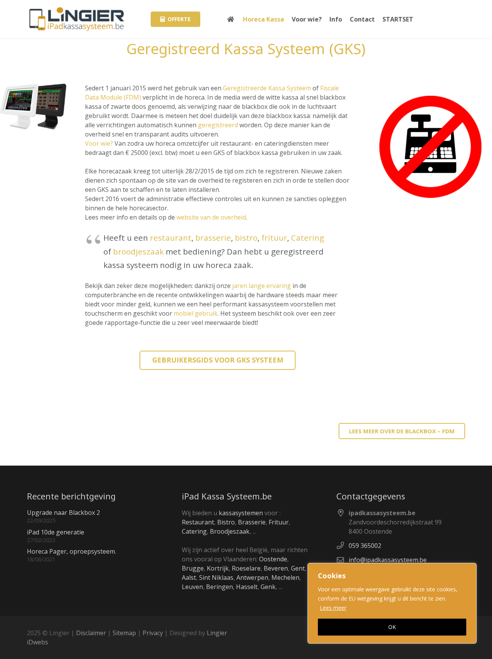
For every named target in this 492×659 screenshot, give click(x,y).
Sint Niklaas (216, 577)
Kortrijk (218, 568)
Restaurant (198, 522)
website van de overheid (211, 217)
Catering (307, 237)
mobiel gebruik (196, 313)
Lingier (217, 633)
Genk (268, 586)
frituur (274, 237)
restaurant (170, 237)
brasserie (213, 237)
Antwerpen (252, 577)
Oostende (273, 559)
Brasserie (252, 522)
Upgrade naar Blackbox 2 (63, 512)
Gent (298, 568)
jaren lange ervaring (261, 285)
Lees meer (333, 607)
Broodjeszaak (229, 531)
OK (392, 627)
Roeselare (246, 568)
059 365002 (365, 545)
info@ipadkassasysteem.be (388, 560)
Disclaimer (91, 633)
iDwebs (37, 642)
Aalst (189, 577)
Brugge (193, 568)
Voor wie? (99, 143)
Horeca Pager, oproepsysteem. (71, 551)
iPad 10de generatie (55, 532)
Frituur (279, 522)
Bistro (226, 522)
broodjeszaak (138, 251)
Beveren (276, 568)
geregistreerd (218, 125)
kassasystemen (241, 513)
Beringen (219, 586)
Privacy (153, 633)
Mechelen (285, 577)
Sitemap (124, 633)
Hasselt (247, 586)
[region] (392, 603)
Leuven (192, 586)
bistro (246, 237)
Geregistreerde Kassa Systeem (267, 88)
